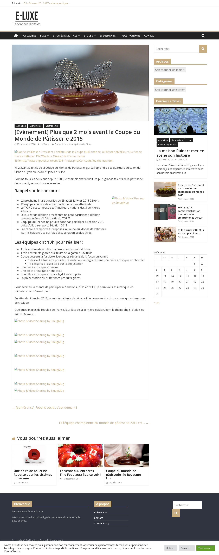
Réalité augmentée (167, 144)
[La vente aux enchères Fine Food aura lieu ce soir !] (80, 446)
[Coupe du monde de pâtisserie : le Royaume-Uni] (126, 446)
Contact (150, 35)
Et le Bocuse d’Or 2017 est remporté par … (47, 3)
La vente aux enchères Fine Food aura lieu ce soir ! (80, 473)
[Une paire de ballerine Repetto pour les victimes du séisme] (34, 446)
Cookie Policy (101, 523)
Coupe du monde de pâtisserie (70, 144)
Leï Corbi (45, 144)
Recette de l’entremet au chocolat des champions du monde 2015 (191, 190)
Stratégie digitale (65, 35)
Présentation (101, 512)
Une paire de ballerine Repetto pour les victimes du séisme (33, 474)
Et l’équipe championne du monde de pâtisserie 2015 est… (104, 423)
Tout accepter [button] (205, 548)
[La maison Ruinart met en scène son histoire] (180, 108)
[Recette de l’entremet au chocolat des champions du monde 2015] (165, 183)
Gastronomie (131, 35)
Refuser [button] (170, 548)
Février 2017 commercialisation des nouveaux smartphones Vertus (190, 212)
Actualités (29, 35)
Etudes (88, 35)
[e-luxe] (16, 35)
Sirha (88, 144)
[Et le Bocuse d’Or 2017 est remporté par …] (165, 228)
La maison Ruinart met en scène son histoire (180, 153)
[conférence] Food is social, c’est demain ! (44, 407)
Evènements (108, 35)
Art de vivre (177, 140)
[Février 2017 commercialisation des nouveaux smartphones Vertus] (165, 206)
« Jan (156, 302)
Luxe (43, 35)
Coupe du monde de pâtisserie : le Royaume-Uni (124, 474)
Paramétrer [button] (187, 548)
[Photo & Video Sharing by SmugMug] (39, 321)
